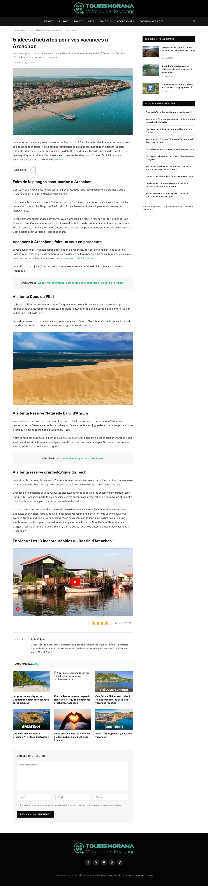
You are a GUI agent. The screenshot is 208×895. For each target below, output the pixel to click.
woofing (151, 206)
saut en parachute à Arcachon (76, 258)
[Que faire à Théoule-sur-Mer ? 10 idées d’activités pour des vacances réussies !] (114, 681)
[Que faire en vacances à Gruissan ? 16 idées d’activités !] (31, 719)
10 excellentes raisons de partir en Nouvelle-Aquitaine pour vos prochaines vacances (72, 699)
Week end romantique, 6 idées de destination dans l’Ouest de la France (81, 282)
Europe (64, 21)
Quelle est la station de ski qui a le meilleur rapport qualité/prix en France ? (167, 185)
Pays (91, 21)
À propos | (124, 875)
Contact (149, 875)
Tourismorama (19, 30)
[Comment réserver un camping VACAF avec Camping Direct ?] (151, 88)
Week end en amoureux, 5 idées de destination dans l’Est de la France (72, 737)
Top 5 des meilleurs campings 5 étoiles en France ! (170, 149)
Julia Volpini (38, 639)
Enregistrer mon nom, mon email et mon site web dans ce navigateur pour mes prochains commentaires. (70, 805)
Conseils (105, 21)
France (49, 21)
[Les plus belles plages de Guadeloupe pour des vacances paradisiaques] (31, 681)
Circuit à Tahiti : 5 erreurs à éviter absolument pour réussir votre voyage (177, 69)
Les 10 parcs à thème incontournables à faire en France (169, 131)
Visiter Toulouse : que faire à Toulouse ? (81, 458)
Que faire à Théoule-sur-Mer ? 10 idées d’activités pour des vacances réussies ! (112, 699)
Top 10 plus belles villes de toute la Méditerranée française (170, 158)
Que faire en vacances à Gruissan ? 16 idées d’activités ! (31, 735)
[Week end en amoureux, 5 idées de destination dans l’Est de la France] (72, 719)
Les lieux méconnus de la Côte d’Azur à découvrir (170, 176)
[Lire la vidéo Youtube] (75, 582)
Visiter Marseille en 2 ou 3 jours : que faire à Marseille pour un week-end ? (167, 195)
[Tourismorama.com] (104, 8)
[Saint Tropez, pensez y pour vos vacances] (114, 719)
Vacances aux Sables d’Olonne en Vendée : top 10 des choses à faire (170, 141)
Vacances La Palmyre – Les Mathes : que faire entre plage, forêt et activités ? (168, 168)
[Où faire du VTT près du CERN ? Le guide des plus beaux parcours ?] (151, 51)
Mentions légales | (137, 875)
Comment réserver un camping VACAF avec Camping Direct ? (177, 86)
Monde (78, 21)
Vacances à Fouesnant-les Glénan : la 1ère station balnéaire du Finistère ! (170, 120)
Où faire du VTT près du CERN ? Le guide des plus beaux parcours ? (178, 50)
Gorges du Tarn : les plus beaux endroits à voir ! (169, 112)
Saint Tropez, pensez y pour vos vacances (113, 735)
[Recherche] (193, 21)
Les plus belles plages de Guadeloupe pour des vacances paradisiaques (31, 699)
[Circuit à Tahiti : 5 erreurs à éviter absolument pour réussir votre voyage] (151, 70)
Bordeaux (60, 159)
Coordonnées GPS (152, 21)
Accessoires (125, 21)
